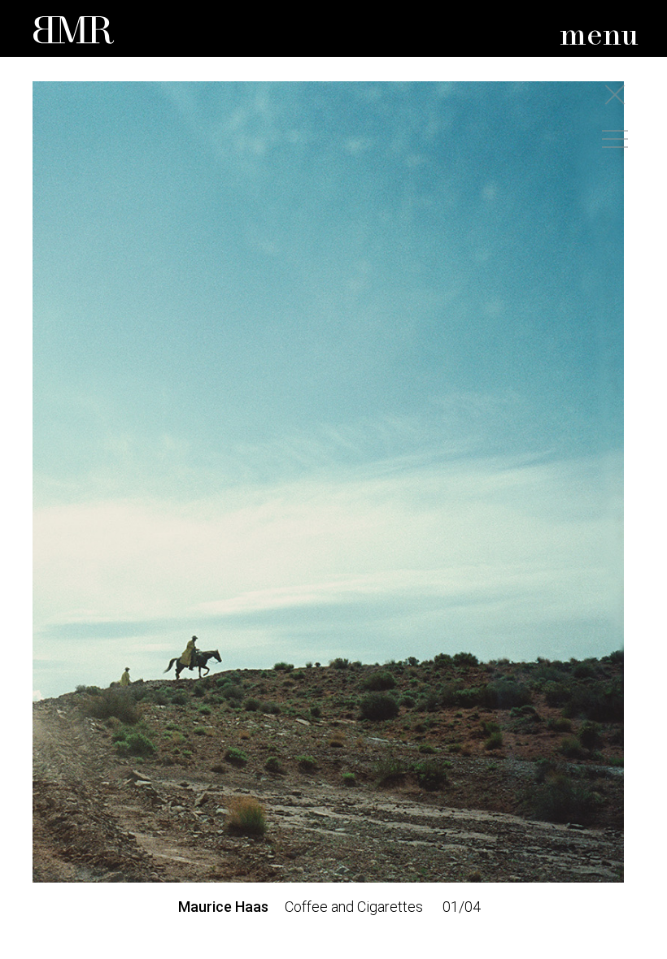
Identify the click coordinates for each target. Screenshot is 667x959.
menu (599, 36)
